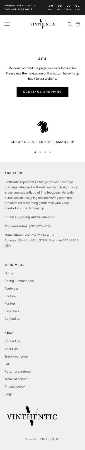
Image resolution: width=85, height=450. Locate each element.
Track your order (16, 356)
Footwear (11, 289)
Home (9, 273)
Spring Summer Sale (19, 281)
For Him (10, 296)
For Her (10, 304)
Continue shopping (42, 91)
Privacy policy (15, 387)
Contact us (12, 319)
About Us (11, 349)
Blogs (8, 394)
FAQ (7, 364)
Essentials (12, 311)
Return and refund (18, 371)
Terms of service (16, 379)
